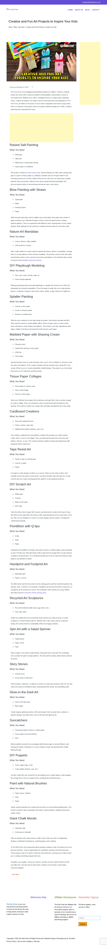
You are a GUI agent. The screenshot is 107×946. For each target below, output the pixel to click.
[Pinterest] (17, 2)
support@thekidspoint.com (91, 2)
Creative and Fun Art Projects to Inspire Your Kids (41, 27)
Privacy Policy (11, 941)
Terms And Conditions (25, 941)
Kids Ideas (21, 27)
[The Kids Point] (22, 10)
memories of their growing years (35, 593)
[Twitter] (12, 2)
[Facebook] (8, 2)
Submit (82, 924)
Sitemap (36, 941)
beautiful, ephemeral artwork (31, 260)
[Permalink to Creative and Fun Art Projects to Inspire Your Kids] (41, 81)
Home (70, 10)
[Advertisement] (41, 127)
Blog (87, 10)
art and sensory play (33, 173)
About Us (79, 10)
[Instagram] (21, 2)
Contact (95, 10)
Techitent (72, 938)
